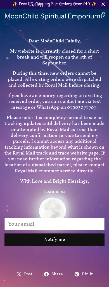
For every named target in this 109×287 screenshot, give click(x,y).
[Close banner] (103, 4)
